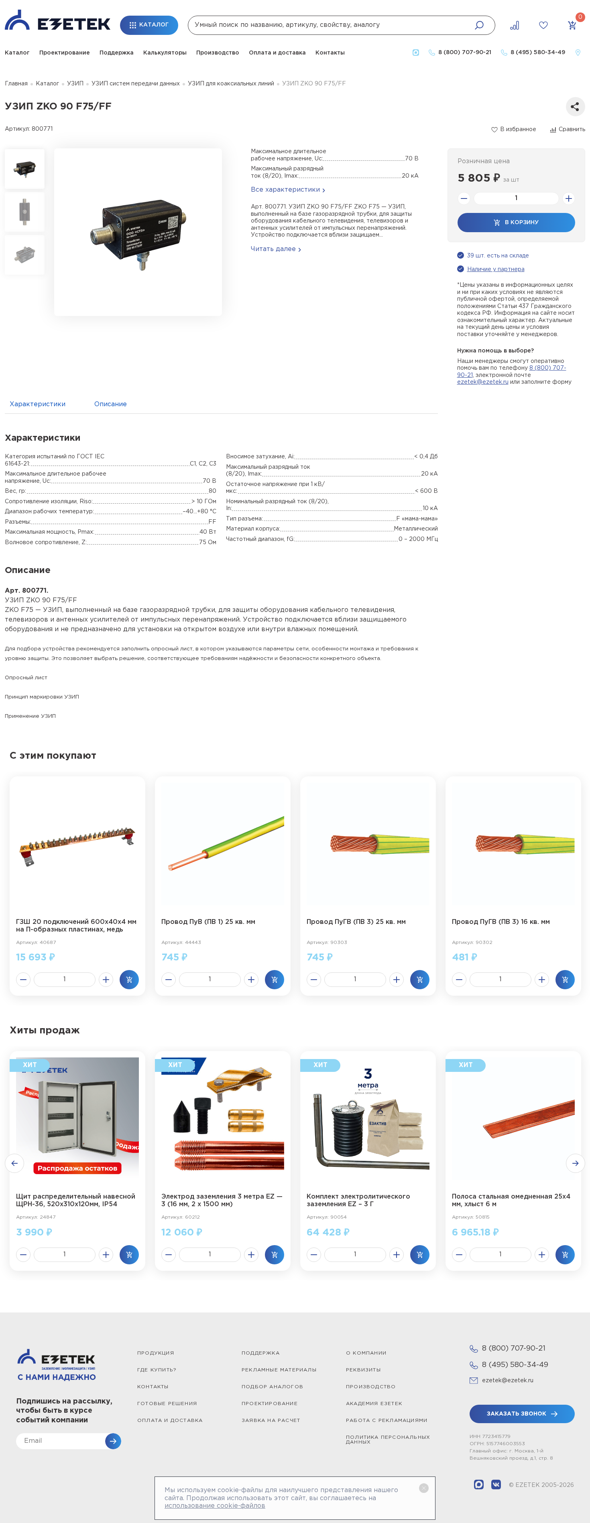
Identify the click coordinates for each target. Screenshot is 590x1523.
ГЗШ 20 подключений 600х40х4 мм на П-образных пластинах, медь (76, 926)
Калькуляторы (165, 53)
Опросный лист (26, 677)
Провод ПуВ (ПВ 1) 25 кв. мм (208, 922)
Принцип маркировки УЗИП (42, 697)
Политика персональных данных (388, 1439)
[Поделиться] (575, 106)
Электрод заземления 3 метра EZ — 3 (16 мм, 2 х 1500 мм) (222, 1200)
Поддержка (117, 53)
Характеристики (37, 404)
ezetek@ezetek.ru (483, 382)
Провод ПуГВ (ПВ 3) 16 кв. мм (501, 922)
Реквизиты (363, 1370)
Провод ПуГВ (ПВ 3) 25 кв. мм (356, 922)
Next (575, 1163)
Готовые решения (167, 1403)
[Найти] (479, 25)
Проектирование (64, 53)
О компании (366, 1353)
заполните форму (546, 382)
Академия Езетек (374, 1403)
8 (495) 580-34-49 (515, 1365)
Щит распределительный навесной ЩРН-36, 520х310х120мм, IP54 (75, 1200)
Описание (110, 404)
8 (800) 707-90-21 (513, 1348)
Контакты (330, 53)
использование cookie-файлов (215, 1506)
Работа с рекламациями (386, 1420)
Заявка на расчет (271, 1420)
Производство (217, 53)
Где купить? (157, 1370)
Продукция (155, 1353)
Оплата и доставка (277, 53)
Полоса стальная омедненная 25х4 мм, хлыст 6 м (511, 1200)
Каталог (17, 53)
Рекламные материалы (279, 1370)
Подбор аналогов (272, 1387)
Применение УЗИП (30, 716)
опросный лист (172, 648)
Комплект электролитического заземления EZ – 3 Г (358, 1200)
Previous (14, 1163)
